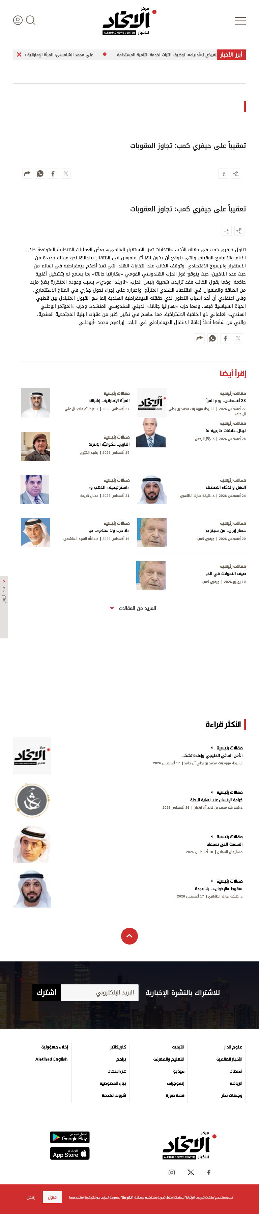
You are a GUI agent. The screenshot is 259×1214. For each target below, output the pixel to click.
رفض (31, 1197)
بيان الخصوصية (113, 1083)
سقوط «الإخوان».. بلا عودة (218, 889)
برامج (121, 1059)
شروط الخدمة (114, 1095)
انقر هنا (127, 1197)
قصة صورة (175, 1095)
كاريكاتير (118, 1047)
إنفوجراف (175, 1083)
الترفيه (178, 1047)
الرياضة (236, 1083)
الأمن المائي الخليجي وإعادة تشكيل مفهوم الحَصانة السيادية (211, 755)
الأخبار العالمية (229, 1059)
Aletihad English (51, 1059)
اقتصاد (236, 1071)
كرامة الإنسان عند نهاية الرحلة (216, 800)
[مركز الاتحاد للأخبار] (129, 21)
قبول (52, 1197)
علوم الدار (233, 1047)
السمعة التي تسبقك (224, 844)
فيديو (178, 1071)
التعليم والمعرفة (168, 1059)
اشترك (47, 993)
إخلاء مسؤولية (54, 1047)
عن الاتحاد (117, 1071)
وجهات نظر (231, 1095)
